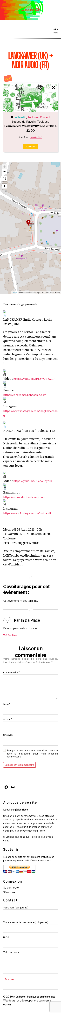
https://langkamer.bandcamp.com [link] (24, 395)
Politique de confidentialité (41, 996)
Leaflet (14, 292)
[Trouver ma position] (4, 186)
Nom (6, 703)
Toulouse (33, 117)
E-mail (7, 719)
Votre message (11, 951)
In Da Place (36, 137)
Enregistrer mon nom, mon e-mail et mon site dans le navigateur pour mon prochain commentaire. (32, 753)
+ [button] (4, 166)
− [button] (4, 171)
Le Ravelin (20, 117)
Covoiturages (31, 146)
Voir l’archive (11, 635)
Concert (45, 117)
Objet (6, 937)
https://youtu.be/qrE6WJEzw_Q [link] (33, 378)
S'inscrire (9, 892)
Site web (8, 734)
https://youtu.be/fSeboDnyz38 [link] (32, 481)
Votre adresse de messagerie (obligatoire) (25, 922)
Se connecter (11, 887)
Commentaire (11, 672)
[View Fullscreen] (4, 178)
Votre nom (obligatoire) (15, 907)
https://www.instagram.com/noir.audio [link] (27, 513)
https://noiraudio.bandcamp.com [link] (24, 497)
